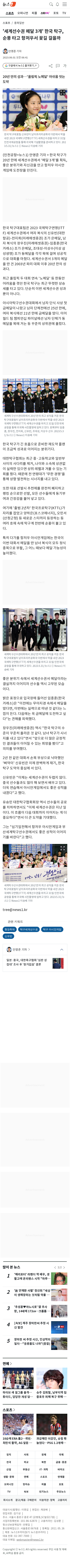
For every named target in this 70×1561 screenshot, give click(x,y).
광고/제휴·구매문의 (25, 1500)
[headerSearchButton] (51, 4)
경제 (43, 1454)
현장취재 (10, 929)
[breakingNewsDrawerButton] (57, 4)
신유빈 (8, 936)
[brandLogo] (9, 4)
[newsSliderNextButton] (64, 1267)
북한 (43, 1462)
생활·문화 (8, 1476)
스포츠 (6, 23)
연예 (6, 1363)
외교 (26, 1462)
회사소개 (8, 1500)
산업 (8, 1469)
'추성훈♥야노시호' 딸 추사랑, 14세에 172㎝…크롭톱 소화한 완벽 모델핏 (32, 1311)
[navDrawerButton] (64, 4)
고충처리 (62, 1500)
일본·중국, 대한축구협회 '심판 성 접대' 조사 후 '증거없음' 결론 (26, 962)
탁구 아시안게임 (52, 929)
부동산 (26, 1469)
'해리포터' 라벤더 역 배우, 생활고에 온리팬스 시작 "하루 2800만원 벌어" (32, 1279)
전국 (8, 1462)
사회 (26, 1454)
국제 (61, 1454)
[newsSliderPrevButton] (55, 1267)
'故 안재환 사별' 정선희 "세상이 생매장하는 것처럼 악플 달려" (32, 1295)
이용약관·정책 (47, 1500)
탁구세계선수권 (29, 929)
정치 (8, 1454)
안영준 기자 (15, 51)
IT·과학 (43, 1469)
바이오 (61, 1469)
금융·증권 (61, 1462)
